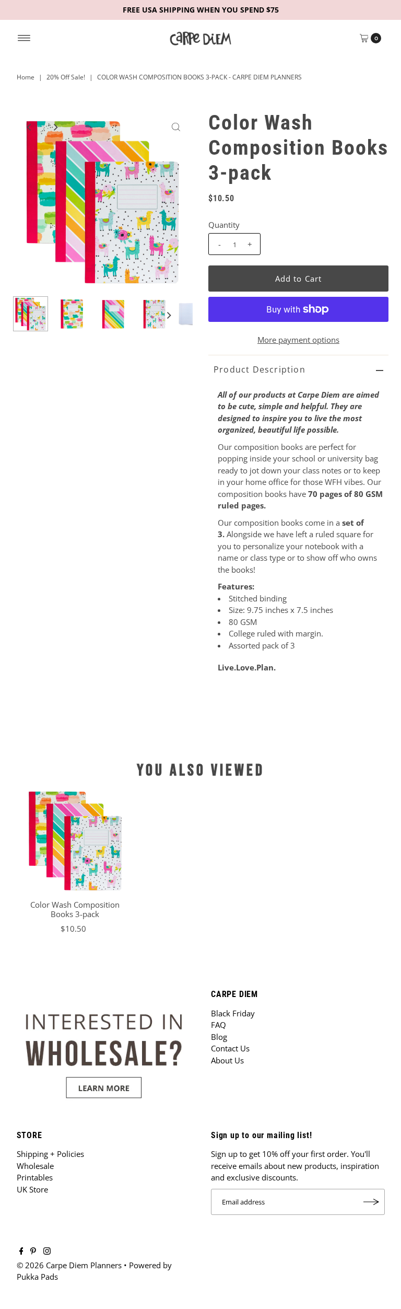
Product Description (259, 369)
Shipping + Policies (50, 1154)
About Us (227, 1060)
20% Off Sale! (65, 77)
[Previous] (29, 126)
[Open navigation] (24, 38)
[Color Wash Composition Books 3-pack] (75, 840)
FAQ (218, 1025)
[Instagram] (47, 1251)
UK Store (32, 1189)
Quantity (224, 224)
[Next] (54, 126)
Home (25, 77)
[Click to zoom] (175, 126)
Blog (219, 1037)
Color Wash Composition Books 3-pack (75, 909)
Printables (35, 1177)
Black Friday (233, 1013)
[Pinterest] (33, 1251)
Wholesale (35, 1166)
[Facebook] (21, 1251)
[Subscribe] (372, 1202)
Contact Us (230, 1048)
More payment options (298, 339)
